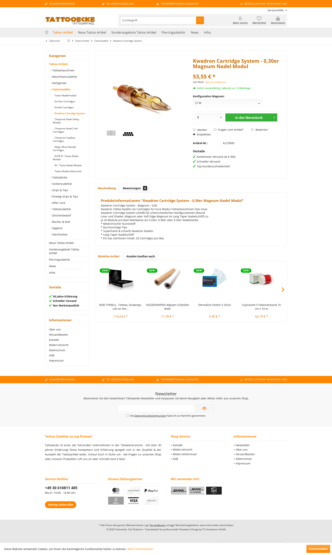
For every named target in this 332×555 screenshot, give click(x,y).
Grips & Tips (59, 190)
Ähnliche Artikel (108, 256)
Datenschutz (57, 350)
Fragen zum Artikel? (230, 129)
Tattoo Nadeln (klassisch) (67, 171)
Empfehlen (203, 134)
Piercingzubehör (59, 259)
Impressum (56, 360)
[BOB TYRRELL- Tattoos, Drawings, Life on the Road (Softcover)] (120, 278)
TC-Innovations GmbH (214, 529)
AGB (51, 355)
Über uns (55, 329)
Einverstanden (318, 549)
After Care (58, 203)
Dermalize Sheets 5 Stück (214, 305)
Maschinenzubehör (64, 76)
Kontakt (54, 340)
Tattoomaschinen (63, 70)
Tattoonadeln (60, 89)
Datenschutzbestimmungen (150, 415)
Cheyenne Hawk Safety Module (66, 121)
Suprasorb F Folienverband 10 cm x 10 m (261, 307)
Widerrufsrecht (59, 345)
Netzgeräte (58, 83)
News (52, 266)
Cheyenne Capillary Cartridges (64, 139)
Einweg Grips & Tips (64, 196)
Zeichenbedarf (61, 215)
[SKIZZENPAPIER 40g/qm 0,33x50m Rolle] (167, 278)
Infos (52, 272)
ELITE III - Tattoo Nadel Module (65, 157)
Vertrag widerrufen (60, 504)
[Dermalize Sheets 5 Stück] (214, 278)
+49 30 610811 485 (61, 487)
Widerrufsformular (185, 454)
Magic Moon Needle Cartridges (64, 148)
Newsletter (243, 445)
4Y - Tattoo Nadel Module (68, 165)
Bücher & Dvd (60, 222)
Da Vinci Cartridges (64, 101)
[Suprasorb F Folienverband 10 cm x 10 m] (261, 278)
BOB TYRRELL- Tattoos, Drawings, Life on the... (120, 307)
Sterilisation (59, 234)
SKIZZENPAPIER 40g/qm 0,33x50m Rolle (167, 307)
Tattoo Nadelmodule (65, 95)
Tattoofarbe (59, 177)
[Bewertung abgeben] (236, 71)
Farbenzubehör (61, 184)
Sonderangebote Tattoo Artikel (64, 251)
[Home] (46, 32)
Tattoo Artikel (58, 64)
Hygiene (57, 228)
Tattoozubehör (61, 209)
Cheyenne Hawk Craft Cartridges (65, 130)
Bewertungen (134, 188)
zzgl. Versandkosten (215, 82)
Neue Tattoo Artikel (61, 243)
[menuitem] (276, 10)
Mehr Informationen (140, 549)
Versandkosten (58, 334)
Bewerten (261, 129)
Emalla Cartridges (64, 107)
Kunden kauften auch (140, 256)
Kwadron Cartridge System (69, 113)
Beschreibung (107, 188)
